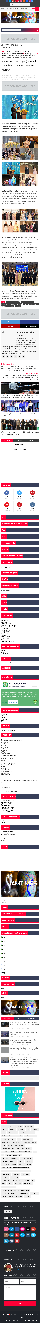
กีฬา (28, 1129)
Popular (20, 1018)
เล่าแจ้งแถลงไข (5, 775)
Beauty (3, 840)
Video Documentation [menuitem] (8, 641)
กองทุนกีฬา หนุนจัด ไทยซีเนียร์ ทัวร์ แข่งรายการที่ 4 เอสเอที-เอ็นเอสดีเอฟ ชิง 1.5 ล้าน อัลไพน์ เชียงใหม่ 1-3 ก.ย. (24, 1050)
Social (17, 55)
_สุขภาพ (3, 768)
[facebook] (7, 1)
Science (12, 1187)
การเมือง (4, 1129)
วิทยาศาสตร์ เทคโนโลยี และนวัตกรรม (24, 1142)
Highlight (4, 55)
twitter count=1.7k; (6, 802)
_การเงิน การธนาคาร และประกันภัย (11, 741)
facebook (32, 440)
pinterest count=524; (7, 807)
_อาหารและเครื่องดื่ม (7, 771)
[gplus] (13, 1)
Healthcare (6, 1174)
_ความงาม (4, 750)
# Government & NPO (30, 304)
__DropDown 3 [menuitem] (5, 632)
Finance (29, 1161)
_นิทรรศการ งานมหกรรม (8, 755)
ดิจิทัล (3, 1133)
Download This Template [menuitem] (9, 625)
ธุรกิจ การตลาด (12, 1133)
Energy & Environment (10, 1158)
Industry (5, 1177)
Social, (27, 79)
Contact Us (4, 654)
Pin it (13, 326)
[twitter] (10, 1)
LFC (33, 1180)
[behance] (27, 1)
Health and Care (24, 1171)
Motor (10, 1184)
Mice (3, 1184)
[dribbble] (21, 1)
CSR (35, 1152)
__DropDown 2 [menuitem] (5, 630)
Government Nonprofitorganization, (25, 77)
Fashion (3, 842)
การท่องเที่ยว (29, 1126)
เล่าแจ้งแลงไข (6, 1142)
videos (27, 1196)
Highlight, (16, 79)
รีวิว (2, 776)
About (3, 652)
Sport (11, 1196)
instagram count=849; (7, 810)
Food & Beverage (25, 1164)
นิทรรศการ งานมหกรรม (27, 1133)
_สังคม (3, 767)
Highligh (16, 1174)
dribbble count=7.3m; (7, 809)
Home (3, 51)
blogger (7, 440)
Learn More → (18, 1270)
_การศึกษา (4, 745)
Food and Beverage (9, 1164)
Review (4, 1187)
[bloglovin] (18, 1)
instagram (4, 719)
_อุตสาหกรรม (5, 773)
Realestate (27, 1184)
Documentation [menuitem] (6, 623)
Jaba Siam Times (8, 832)
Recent (7, 1018)
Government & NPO (23, 8)
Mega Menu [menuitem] (4, 622)
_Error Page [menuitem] (4, 633)
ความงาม (35, 1129)
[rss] (24, 1)
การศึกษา (13, 1129)
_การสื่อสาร (4, 747)
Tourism (19, 1196)
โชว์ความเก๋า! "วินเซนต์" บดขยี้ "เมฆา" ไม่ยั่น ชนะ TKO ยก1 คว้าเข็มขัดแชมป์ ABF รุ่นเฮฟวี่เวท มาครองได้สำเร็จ (19, 396)
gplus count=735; (6, 804)
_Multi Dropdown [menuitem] (6, 637)
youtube (3, 717)
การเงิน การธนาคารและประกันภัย (12, 1126)
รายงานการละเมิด (7, 567)
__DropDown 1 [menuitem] (5, 628)
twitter (3, 716)
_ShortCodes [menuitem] (5, 638)
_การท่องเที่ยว (5, 742)
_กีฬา (2, 749)
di (2, 1155)
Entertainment (26, 51)
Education (17, 1155)
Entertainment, (10, 77)
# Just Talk (11, 306)
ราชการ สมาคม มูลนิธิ (13, 51)
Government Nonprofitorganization (12, 53)
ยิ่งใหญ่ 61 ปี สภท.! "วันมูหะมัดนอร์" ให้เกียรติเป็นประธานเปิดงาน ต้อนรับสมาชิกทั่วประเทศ (20, 433)
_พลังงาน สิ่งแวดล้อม (7, 758)
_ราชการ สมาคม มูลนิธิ (8, 763)
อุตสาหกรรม (20, 1149)
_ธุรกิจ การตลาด (6, 754)
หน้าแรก (3, 988)
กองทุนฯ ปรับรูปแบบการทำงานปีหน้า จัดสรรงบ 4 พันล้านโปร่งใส (19, 415)
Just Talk (11, 55)
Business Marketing (9, 1152)
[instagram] (30, 1)
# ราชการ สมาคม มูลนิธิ (13, 302)
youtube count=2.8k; (7, 805)
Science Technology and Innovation (15, 1190)
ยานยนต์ (33, 1136)
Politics (18, 1184)
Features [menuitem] (3, 635)
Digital (8, 1155)
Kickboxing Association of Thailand (15, 1180)
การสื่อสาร (21, 1129)
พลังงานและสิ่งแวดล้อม (15, 1136)
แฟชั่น (27, 1136)
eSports (5, 1161)
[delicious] (32, 1)
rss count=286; (5, 812)
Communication (25, 1152)
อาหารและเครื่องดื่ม (8, 1149)
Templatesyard (17, 1314)
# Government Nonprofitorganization (17, 303)
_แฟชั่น (3, 760)
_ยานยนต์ (4, 762)
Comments (32, 1018)
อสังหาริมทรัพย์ (19, 1145)
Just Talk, (22, 79)
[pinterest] (16, 1)
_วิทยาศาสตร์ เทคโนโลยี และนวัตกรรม (12, 765)
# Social (18, 306)
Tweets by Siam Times (8, 730)
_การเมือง (4, 744)
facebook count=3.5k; (7, 800)
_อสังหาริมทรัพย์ (5, 770)
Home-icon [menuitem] (4, 620)
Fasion (21, 1161)
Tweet (13, 322)
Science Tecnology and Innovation (15, 1193)
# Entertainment (26, 302)
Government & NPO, (8, 79)
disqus (20, 440)
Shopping (34, 1193)
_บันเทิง (3, 757)
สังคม (3, 1145)
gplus (2, 721)
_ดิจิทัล (3, 752)
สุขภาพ (10, 1145)
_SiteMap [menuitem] (4, 640)
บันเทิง (4, 1136)
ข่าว (2, 739)
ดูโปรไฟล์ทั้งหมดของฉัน (8, 834)
